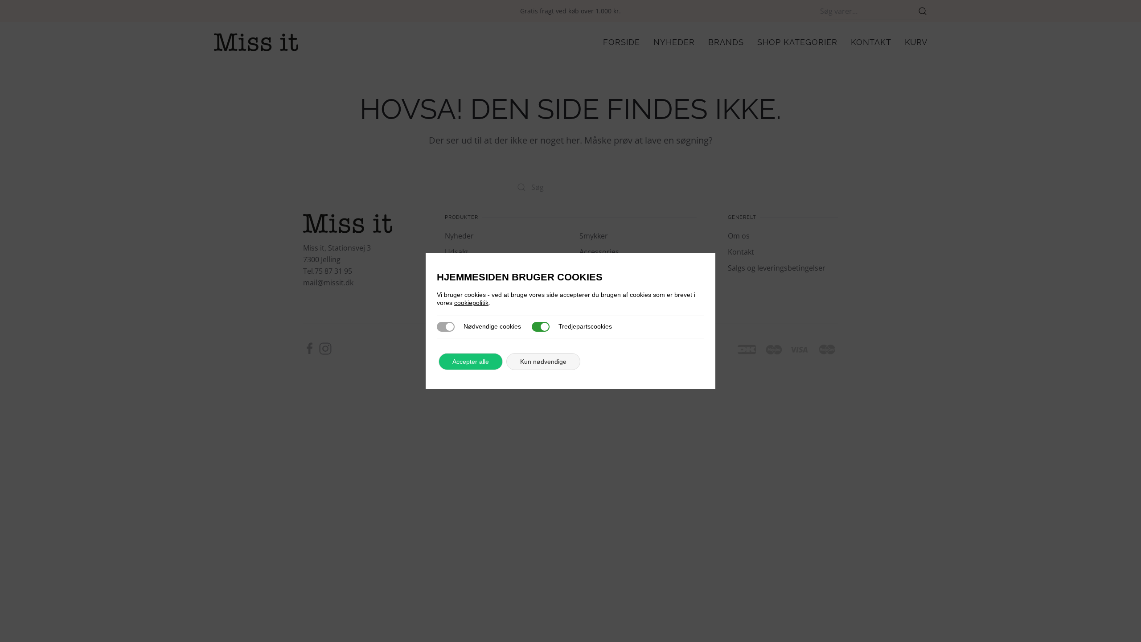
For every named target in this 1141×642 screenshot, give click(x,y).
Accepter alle (470, 361)
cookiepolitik (471, 302)
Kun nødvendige (543, 361)
